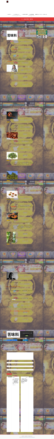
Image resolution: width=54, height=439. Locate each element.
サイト (7, 368)
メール (7, 364)
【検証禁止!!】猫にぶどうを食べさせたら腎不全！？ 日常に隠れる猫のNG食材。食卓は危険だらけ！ (24, 381)
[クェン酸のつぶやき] (9, 404)
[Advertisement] (27, 8)
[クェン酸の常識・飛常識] (30, 404)
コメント (8, 351)
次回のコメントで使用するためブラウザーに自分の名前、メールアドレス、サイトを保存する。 (20, 371)
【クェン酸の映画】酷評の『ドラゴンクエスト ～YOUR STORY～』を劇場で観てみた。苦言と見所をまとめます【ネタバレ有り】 (16, 381)
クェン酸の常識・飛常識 (30, 24)
